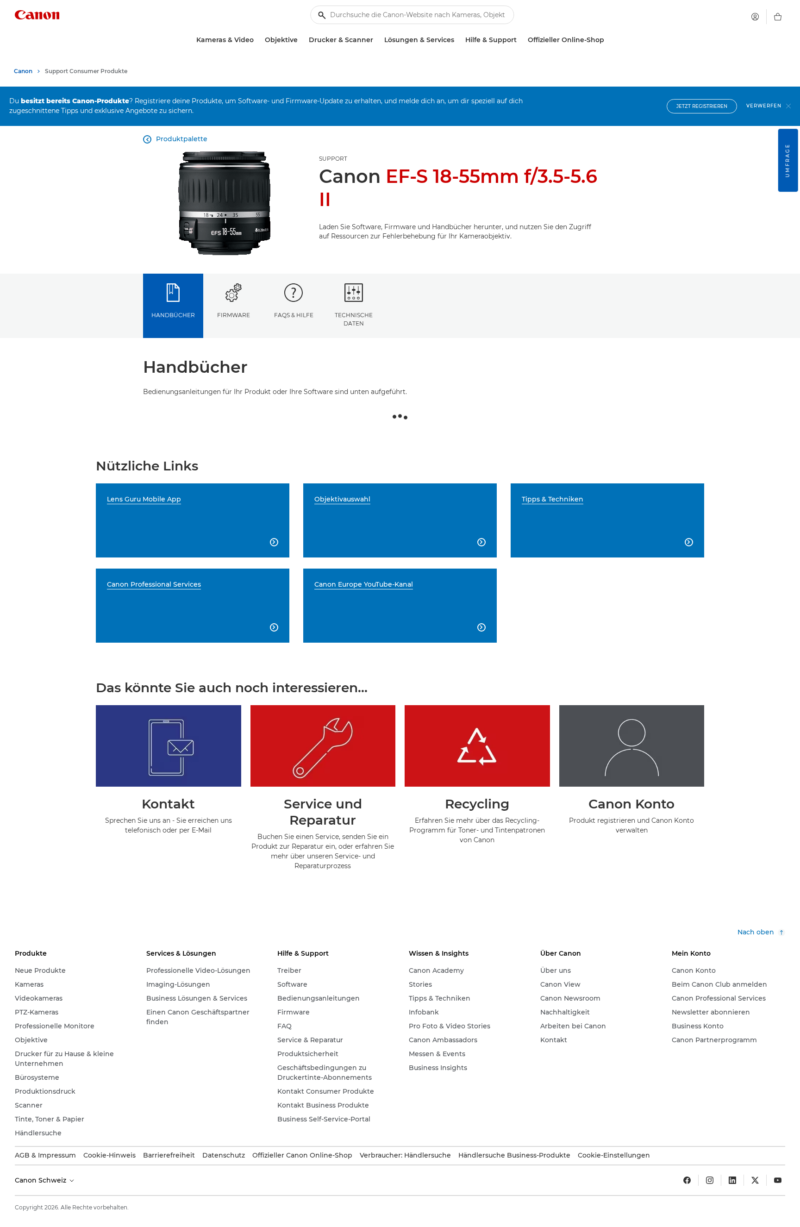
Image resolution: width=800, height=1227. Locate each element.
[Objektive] (301, 40)
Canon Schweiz (41, 1180)
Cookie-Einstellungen (614, 1155)
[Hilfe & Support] (520, 40)
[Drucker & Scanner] (377, 40)
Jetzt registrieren (701, 106)
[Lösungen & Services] (458, 40)
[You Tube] (777, 1180)
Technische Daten (354, 319)
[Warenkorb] (777, 16)
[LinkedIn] (732, 1180)
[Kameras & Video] (257, 40)
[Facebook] (687, 1180)
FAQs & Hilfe (293, 315)
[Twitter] (755, 1180)
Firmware (233, 315)
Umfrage (788, 160)
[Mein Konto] (755, 16)
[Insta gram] (709, 1180)
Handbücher (173, 315)
